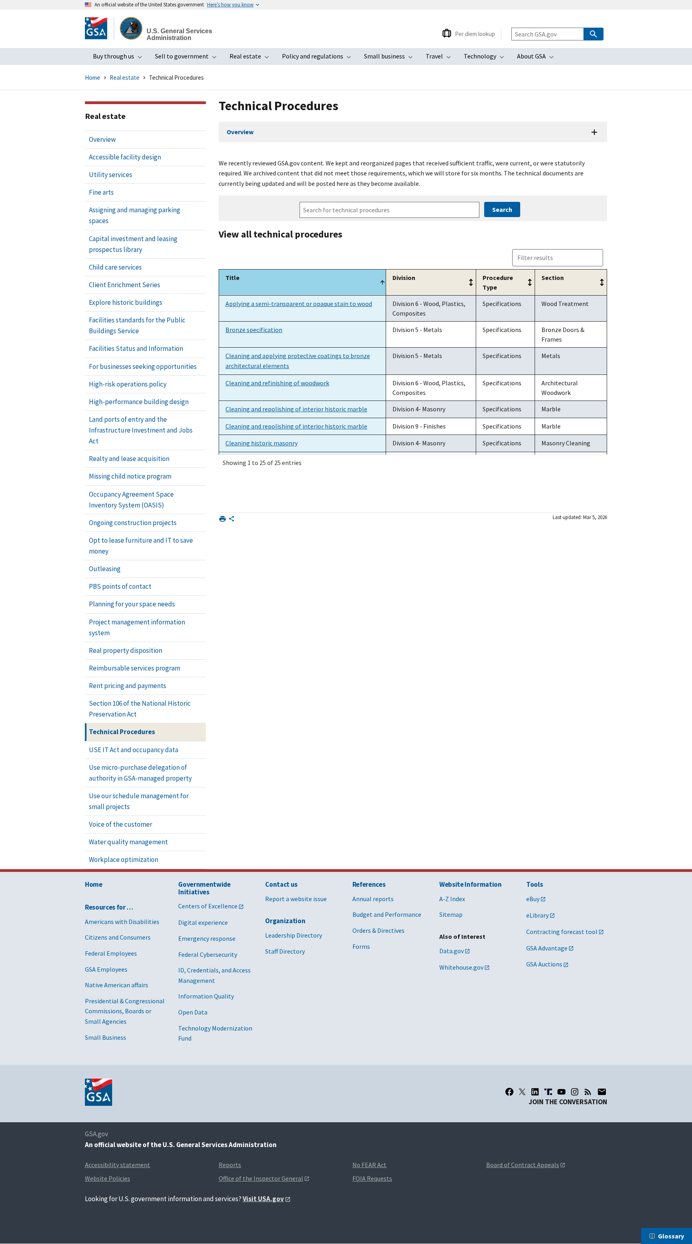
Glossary (671, 1236)
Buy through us (120, 58)
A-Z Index (452, 899)
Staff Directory (285, 951)
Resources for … (109, 907)
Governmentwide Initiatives (204, 888)
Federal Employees (111, 953)
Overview (240, 132)
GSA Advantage (546, 948)
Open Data (192, 1012)
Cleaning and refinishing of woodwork (277, 383)
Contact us (281, 884)
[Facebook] (509, 1092)
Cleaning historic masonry (261, 443)
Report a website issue (296, 899)
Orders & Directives (378, 930)
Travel (441, 58)
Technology (486, 58)
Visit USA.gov (263, 1198)
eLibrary (537, 915)
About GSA (538, 58)
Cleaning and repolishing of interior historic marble (296, 409)
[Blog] (588, 1092)
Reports (230, 1165)
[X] (522, 1092)
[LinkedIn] (535, 1092)
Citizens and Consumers (118, 937)
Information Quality (206, 996)
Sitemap (451, 914)
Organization (285, 920)
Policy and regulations (319, 58)
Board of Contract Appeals (522, 1165)
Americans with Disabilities (122, 922)
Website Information (470, 884)
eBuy (532, 899)
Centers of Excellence (207, 906)
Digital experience (203, 922)
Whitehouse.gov (461, 967)
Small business (391, 58)
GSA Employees (106, 969)
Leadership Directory (293, 935)
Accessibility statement (117, 1165)
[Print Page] (222, 519)
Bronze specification (253, 330)
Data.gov (451, 951)
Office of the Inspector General (261, 1178)
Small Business (105, 1037)
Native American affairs (116, 985)
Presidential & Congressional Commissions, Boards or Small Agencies (125, 1011)
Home (92, 77)
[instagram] (575, 1092)
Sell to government (188, 58)
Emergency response (206, 938)
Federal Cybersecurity (207, 954)
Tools (534, 884)
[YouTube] (561, 1092)
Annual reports (373, 899)
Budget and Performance (386, 914)
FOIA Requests (372, 1178)
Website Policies (107, 1178)
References (369, 884)
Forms (361, 946)
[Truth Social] (548, 1092)
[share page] (231, 520)
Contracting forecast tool (561, 932)
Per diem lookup (475, 34)
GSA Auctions (544, 964)
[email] (602, 1092)
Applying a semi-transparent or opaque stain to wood (298, 304)
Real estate (251, 58)
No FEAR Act (369, 1165)
